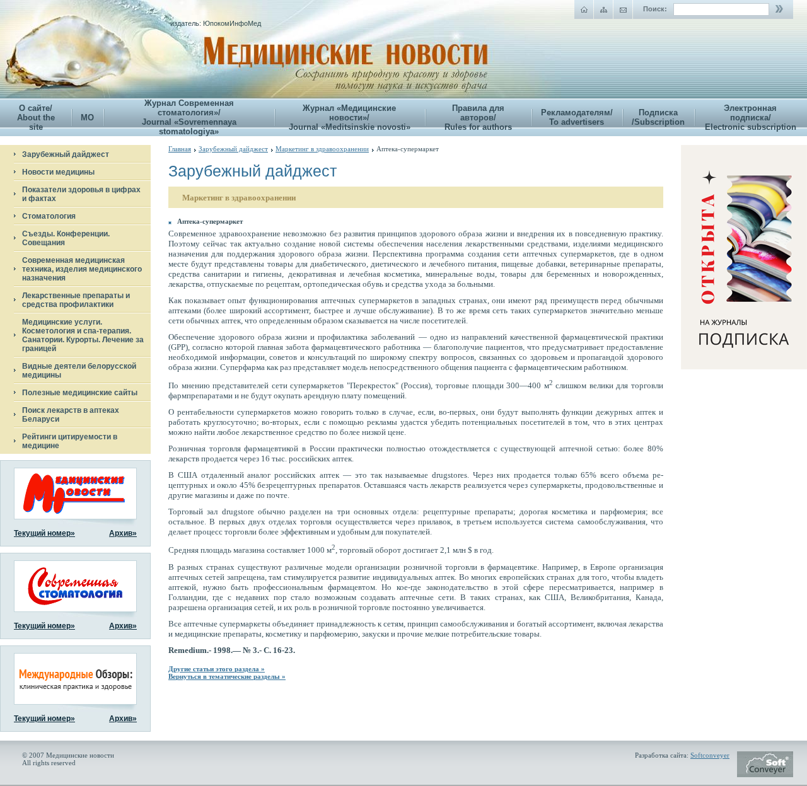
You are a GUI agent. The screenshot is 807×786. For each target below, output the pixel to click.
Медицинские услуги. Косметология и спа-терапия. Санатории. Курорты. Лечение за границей (83, 335)
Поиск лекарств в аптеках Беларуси (70, 415)
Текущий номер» (44, 533)
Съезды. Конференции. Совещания (66, 238)
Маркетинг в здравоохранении (322, 149)
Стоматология (49, 216)
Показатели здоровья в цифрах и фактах (81, 194)
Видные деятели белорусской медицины (79, 370)
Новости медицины (58, 172)
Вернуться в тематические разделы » (227, 676)
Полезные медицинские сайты (79, 392)
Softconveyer (709, 755)
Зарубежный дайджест (65, 154)
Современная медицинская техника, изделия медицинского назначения (82, 269)
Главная (179, 149)
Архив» (123, 533)
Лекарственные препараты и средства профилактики (76, 300)
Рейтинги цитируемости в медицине (69, 441)
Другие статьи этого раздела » (216, 669)
